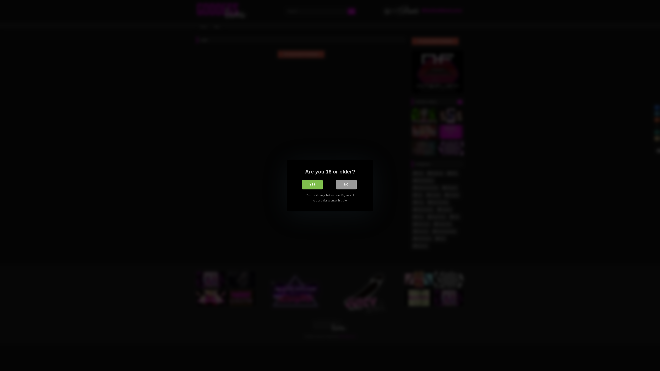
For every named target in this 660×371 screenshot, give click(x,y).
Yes (312, 184)
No (346, 184)
